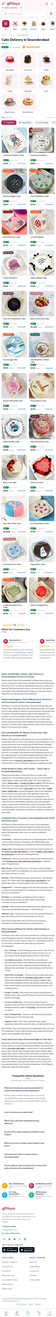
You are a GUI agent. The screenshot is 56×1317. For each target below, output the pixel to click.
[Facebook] (9, 1239)
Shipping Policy (8, 1275)
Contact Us (34, 1271)
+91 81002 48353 (9, 1226)
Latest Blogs (35, 1266)
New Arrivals (26, 122)
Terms (30, 1304)
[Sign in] (52, 4)
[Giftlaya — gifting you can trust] (13, 4)
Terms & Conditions (9, 1262)
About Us (33, 1262)
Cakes (11, 35)
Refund (38, 1304)
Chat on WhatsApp (12, 1233)
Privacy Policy (7, 1266)
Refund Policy (7, 1284)
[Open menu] (4, 4)
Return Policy (7, 1289)
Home (4, 35)
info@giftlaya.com (9, 1230)
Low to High (43, 122)
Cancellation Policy (10, 1280)
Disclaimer (6, 1271)
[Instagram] (4, 1239)
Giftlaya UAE (35, 1280)
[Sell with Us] (47, 4)
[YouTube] (15, 1239)
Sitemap (33, 1275)
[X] (20, 1239)
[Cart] (51, 14)
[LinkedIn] (25, 1239)
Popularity (10, 122)
